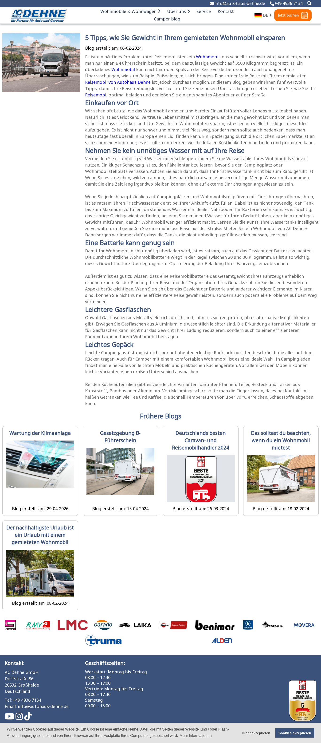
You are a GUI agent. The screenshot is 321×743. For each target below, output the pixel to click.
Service (203, 11)
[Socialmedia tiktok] (28, 718)
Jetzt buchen (288, 15)
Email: (11, 706)
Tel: (8, 700)
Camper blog (167, 19)
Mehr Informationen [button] (196, 736)
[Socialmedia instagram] (20, 718)
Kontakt (226, 11)
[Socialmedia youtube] (10, 718)
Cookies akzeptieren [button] (294, 733)
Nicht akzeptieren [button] (256, 733)
